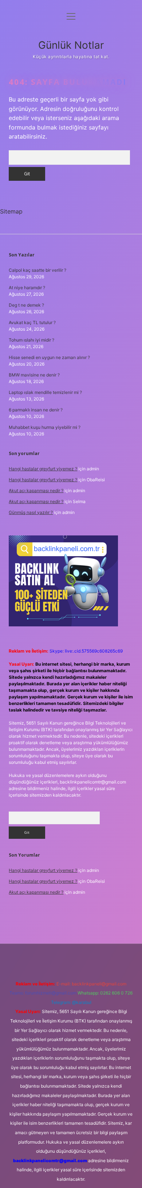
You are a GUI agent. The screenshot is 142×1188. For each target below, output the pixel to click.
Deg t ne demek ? (26, 305)
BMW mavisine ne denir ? (34, 375)
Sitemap (11, 211)
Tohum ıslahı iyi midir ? (31, 340)
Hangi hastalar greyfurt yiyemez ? (43, 468)
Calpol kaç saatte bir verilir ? (37, 270)
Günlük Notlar (71, 45)
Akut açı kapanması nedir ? (36, 490)
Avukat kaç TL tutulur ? (32, 322)
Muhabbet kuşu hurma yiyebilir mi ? (44, 427)
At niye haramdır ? (27, 287)
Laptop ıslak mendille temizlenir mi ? (45, 392)
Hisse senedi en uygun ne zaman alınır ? (49, 357)
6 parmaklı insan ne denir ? (36, 409)
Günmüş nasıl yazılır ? (31, 512)
